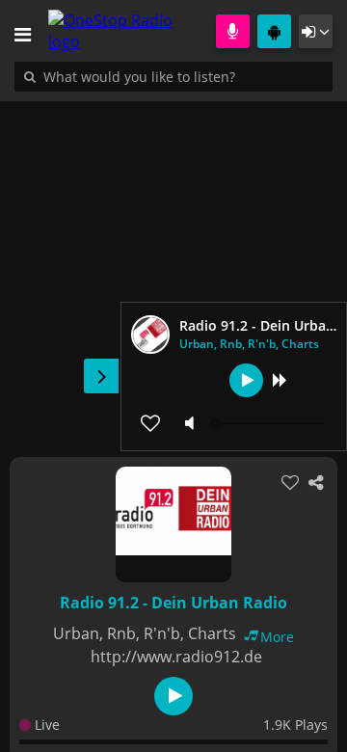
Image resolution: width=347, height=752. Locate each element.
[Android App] (274, 31)
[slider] (270, 423)
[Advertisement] (173, 269)
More (277, 637)
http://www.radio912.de (176, 656)
